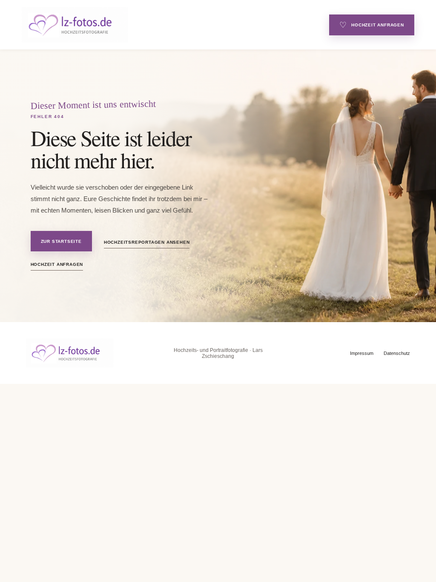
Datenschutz (397, 353)
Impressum (361, 353)
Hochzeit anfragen (371, 24)
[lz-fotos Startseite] (167, 25)
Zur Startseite (61, 241)
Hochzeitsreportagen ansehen (147, 242)
